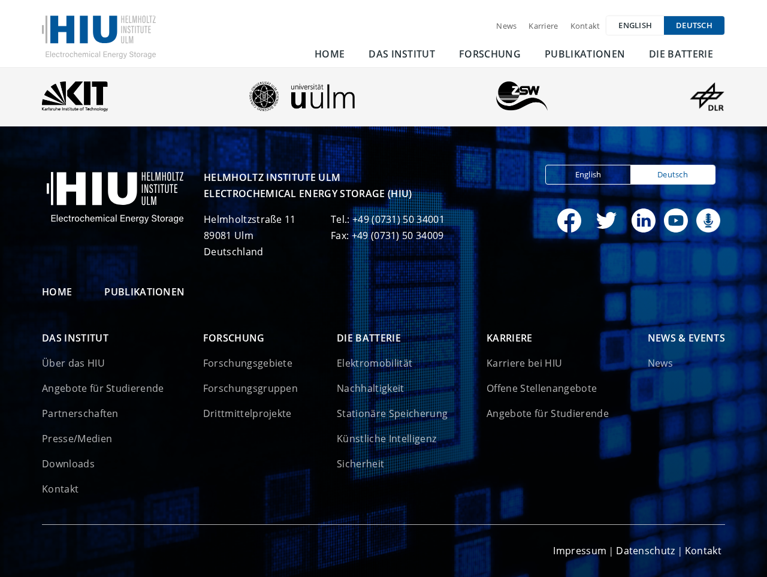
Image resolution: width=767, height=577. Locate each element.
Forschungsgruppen (250, 388)
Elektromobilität (374, 363)
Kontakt (585, 25)
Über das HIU (73, 363)
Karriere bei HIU (524, 363)
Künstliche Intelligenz (386, 438)
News (506, 25)
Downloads (68, 463)
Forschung (490, 54)
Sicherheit (360, 463)
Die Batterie (681, 54)
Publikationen (585, 54)
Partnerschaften (80, 413)
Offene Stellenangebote (542, 388)
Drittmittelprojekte (247, 413)
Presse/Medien (77, 438)
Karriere (543, 25)
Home (330, 54)
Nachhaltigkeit (370, 388)
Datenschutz (645, 550)
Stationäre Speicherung (392, 413)
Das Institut (402, 54)
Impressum (579, 550)
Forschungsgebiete (247, 363)
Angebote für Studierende (103, 388)
